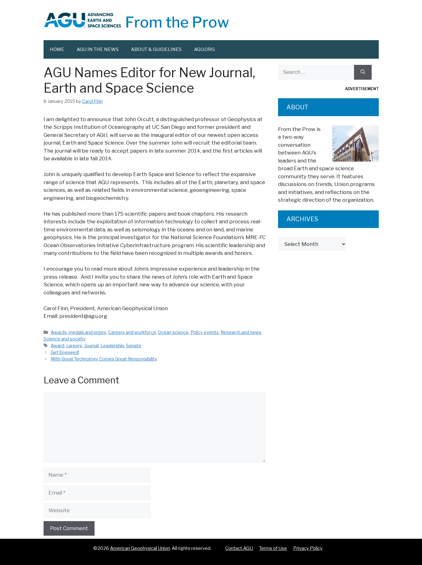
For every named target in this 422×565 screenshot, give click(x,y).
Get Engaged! (65, 352)
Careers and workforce (132, 332)
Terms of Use (273, 548)
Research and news (241, 332)
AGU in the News (98, 49)
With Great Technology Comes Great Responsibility (104, 359)
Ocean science (173, 332)
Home (57, 49)
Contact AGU (239, 548)
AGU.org (204, 49)
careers (74, 345)
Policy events (205, 332)
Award (57, 345)
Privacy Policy (308, 548)
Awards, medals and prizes (78, 332)
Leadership (112, 345)
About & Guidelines (156, 49)
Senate (133, 345)
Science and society (65, 339)
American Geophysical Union (140, 548)
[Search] (363, 72)
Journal (91, 345)
